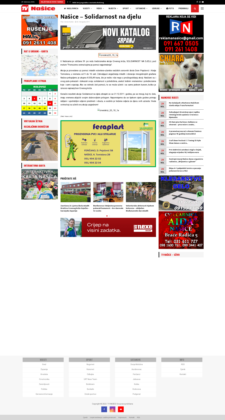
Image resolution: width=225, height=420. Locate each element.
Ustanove (140, 8)
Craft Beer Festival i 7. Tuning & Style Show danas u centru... (185, 142)
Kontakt (183, 374)
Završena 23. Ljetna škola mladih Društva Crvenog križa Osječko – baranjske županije (75, 208)
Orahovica (136, 389)
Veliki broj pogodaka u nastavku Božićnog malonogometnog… (95, 2)
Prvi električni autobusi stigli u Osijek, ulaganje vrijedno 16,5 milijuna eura (185, 151)
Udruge (156, 8)
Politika (44, 389)
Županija (44, 369)
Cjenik (182, 369)
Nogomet (90, 364)
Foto (171, 8)
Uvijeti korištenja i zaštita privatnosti (103, 417)
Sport (126, 8)
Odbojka (90, 374)
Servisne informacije (44, 394)
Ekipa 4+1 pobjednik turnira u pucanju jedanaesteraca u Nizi (185, 169)
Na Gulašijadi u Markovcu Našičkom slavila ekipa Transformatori (184, 104)
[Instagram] (112, 409)
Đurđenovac (137, 369)
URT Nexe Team (90, 379)
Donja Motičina (137, 364)
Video (99, 8)
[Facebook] (104, 409)
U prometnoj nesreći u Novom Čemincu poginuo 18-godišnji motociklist (185, 132)
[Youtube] (121, 409)
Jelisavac (136, 379)
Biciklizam (90, 384)
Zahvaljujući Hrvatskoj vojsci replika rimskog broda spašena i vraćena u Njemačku (184, 115)
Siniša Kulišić (69, 22)
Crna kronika (44, 379)
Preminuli (183, 8)
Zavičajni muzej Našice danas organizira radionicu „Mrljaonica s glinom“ (186, 160)
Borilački (90, 389)
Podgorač (137, 394)
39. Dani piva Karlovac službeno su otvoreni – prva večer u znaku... (183, 123)
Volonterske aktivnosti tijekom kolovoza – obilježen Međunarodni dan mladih (140, 208)
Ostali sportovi (90, 394)
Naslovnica (72, 8)
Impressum (122, 417)
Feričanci (136, 374)
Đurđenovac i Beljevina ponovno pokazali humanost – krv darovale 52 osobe (108, 208)
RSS (183, 364)
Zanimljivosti (44, 384)
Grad (44, 364)
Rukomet (90, 369)
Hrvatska (44, 374)
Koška (136, 384)
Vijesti (86, 8)
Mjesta (112, 8)
